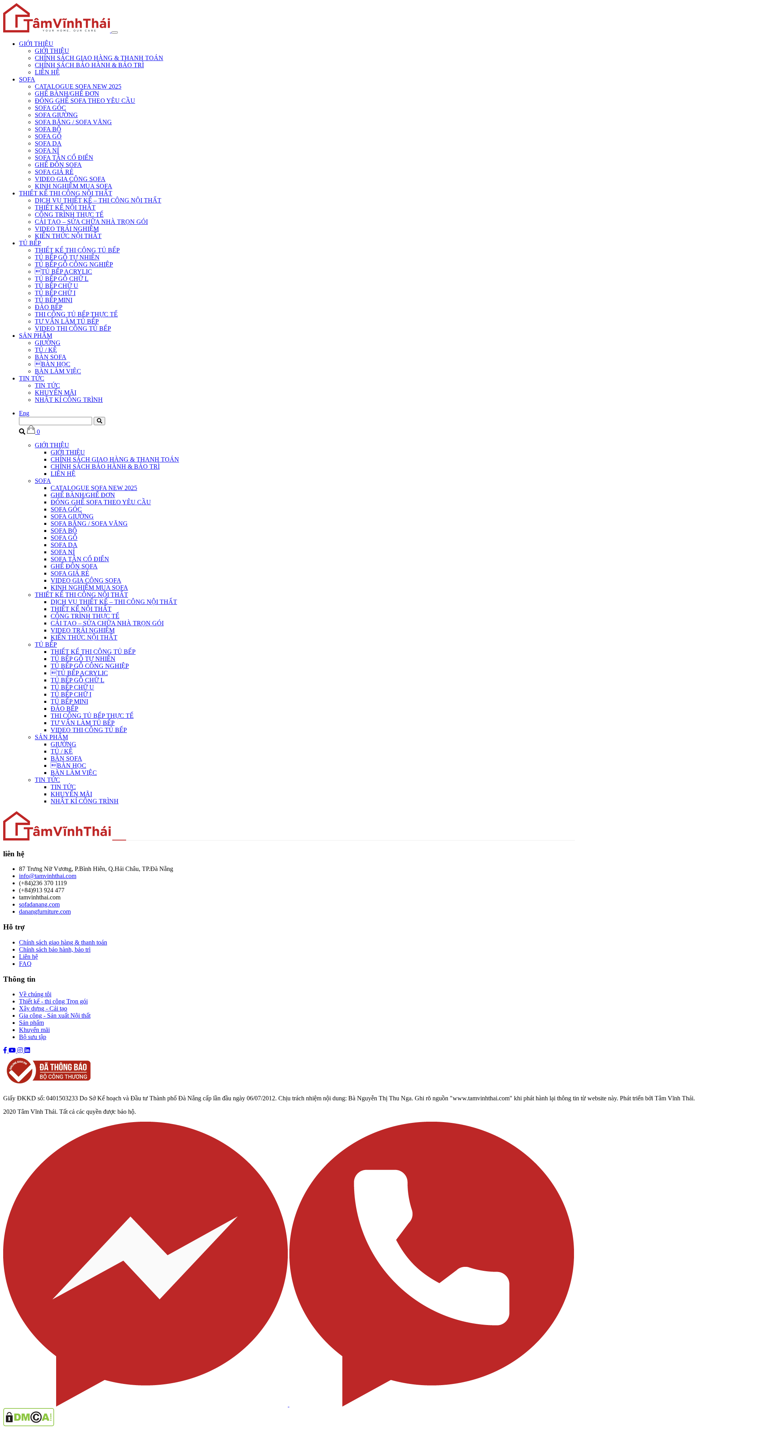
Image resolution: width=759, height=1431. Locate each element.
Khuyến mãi (34, 1029)
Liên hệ (28, 956)
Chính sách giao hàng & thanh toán (63, 942)
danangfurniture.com (45, 911)
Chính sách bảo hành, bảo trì (55, 949)
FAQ (25, 963)
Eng (24, 413)
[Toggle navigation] (114, 32)
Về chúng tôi (35, 994)
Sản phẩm (31, 1022)
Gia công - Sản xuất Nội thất (55, 1015)
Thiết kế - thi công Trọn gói (53, 1001)
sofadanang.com (39, 904)
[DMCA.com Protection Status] (28, 1424)
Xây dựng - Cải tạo (43, 1008)
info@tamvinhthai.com (47, 876)
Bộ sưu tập (32, 1037)
